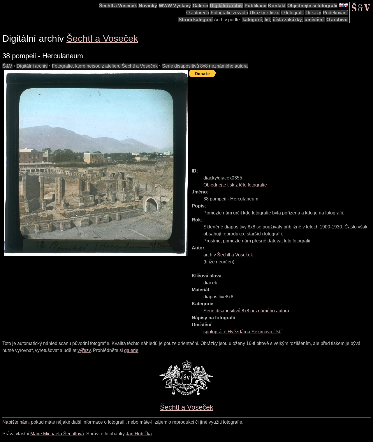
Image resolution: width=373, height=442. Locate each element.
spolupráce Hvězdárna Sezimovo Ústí (242, 331)
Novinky (148, 5)
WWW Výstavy (175, 5)
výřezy (84, 350)
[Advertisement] (281, 120)
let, (268, 19)
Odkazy (313, 12)
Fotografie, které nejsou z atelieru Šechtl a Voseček (105, 66)
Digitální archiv (226, 5)
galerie (131, 350)
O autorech (197, 12)
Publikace (255, 5)
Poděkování (335, 12)
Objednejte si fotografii (312, 5)
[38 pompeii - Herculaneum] (95, 163)
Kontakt (277, 5)
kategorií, (252, 19)
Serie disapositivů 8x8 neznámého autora (205, 66)
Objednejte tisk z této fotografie (235, 184)
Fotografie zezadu (229, 12)
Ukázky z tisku (264, 12)
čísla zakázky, (288, 19)
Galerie (200, 5)
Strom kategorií (195, 19)
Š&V (7, 66)
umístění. (315, 19)
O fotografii (292, 12)
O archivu (337, 19)
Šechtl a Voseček (118, 5)
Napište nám (15, 422)
